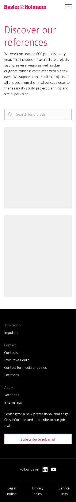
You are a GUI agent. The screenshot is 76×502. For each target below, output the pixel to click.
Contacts (11, 352)
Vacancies (11, 395)
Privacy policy (37, 491)
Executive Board (16, 360)
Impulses (11, 332)
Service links (64, 491)
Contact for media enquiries (25, 367)
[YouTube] (53, 469)
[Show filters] (38, 114)
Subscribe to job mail (38, 439)
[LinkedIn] (45, 469)
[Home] (25, 7)
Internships (13, 402)
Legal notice (11, 491)
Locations (11, 375)
